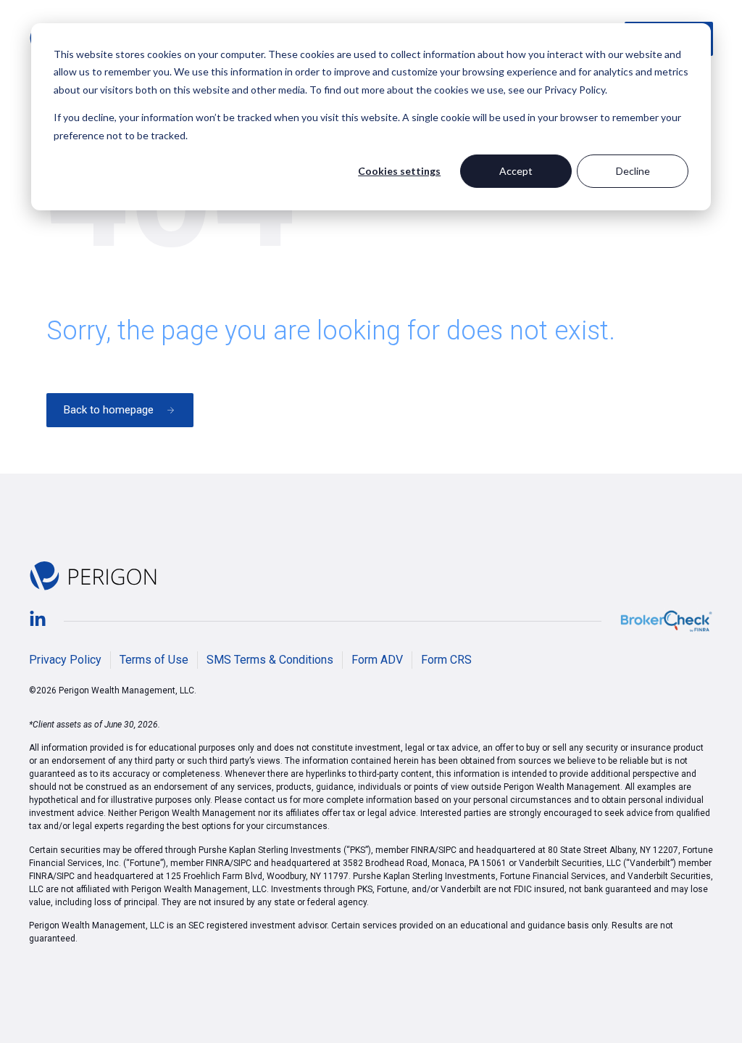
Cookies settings (399, 171)
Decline (633, 171)
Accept (516, 171)
